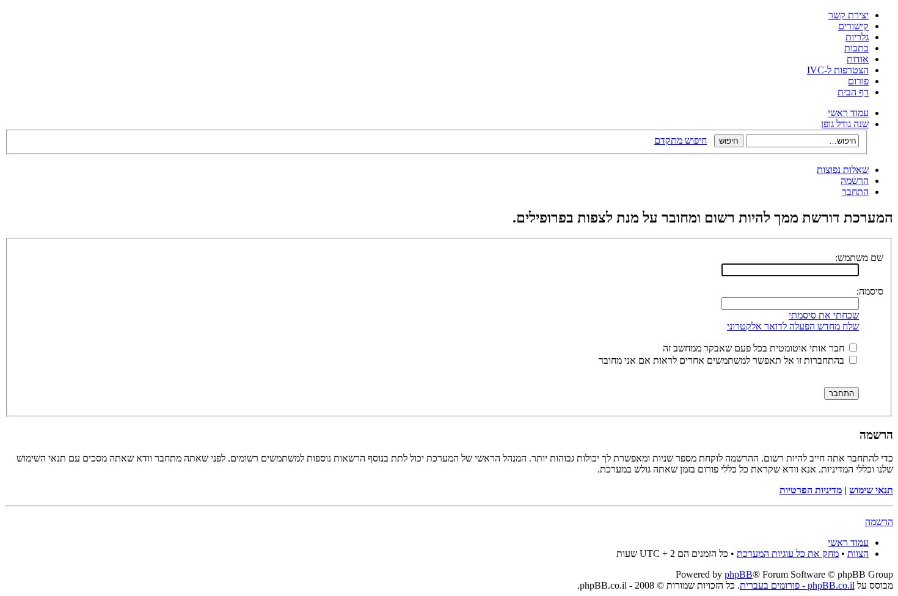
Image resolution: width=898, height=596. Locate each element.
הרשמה (855, 180)
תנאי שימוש (871, 490)
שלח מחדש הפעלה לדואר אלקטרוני (793, 326)
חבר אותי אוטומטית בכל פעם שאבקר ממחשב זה (755, 348)
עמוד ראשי (848, 113)
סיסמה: (869, 291)
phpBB (739, 574)
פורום (858, 81)
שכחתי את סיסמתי (824, 315)
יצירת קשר (848, 15)
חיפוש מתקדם (680, 140)
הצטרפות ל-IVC (838, 70)
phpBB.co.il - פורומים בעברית (797, 585)
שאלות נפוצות (843, 169)
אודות (858, 59)
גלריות (857, 37)
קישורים (853, 26)
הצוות (858, 553)
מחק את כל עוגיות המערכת (788, 553)
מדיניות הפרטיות (810, 490)
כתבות (856, 48)
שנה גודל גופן (845, 124)
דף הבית (853, 92)
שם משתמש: (859, 257)
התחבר (855, 191)
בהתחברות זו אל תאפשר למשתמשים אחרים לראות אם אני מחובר (723, 360)
